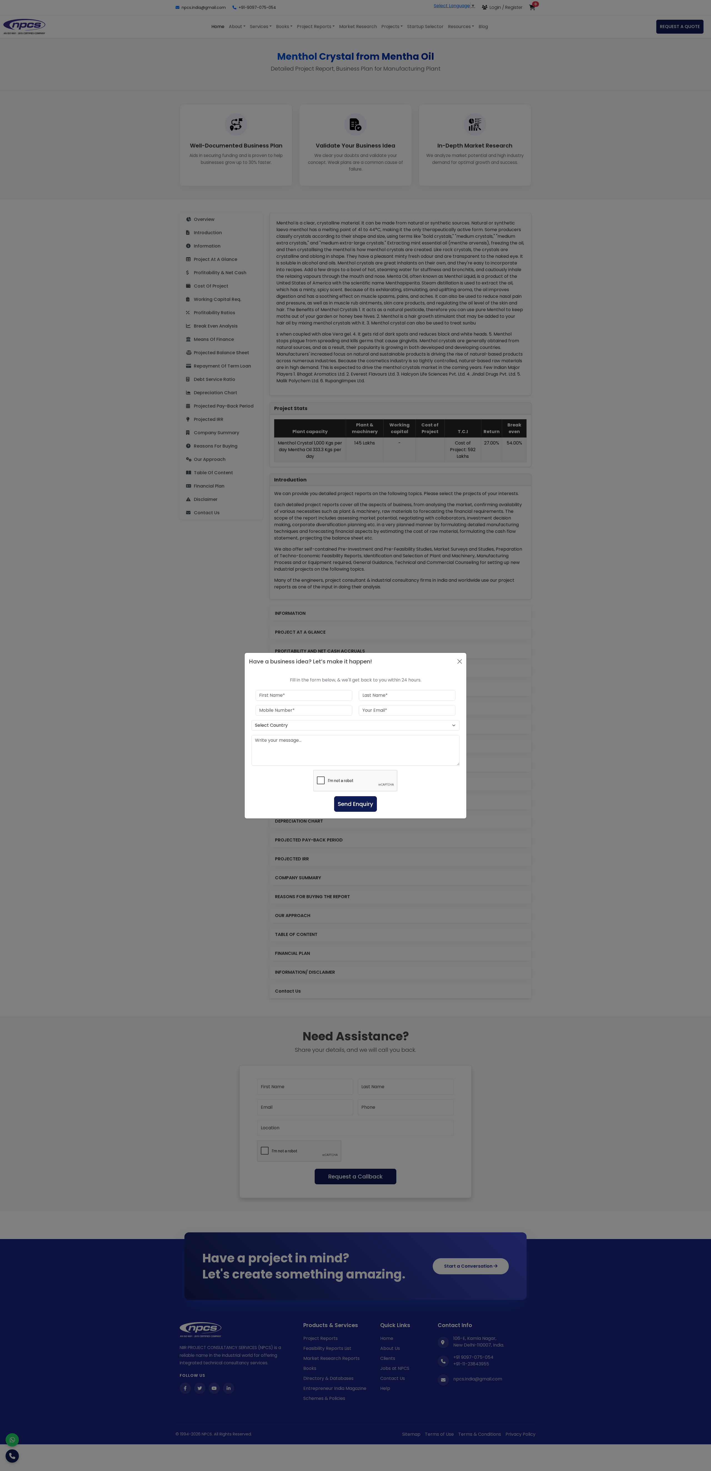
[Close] (459, 661)
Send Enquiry (355, 804)
